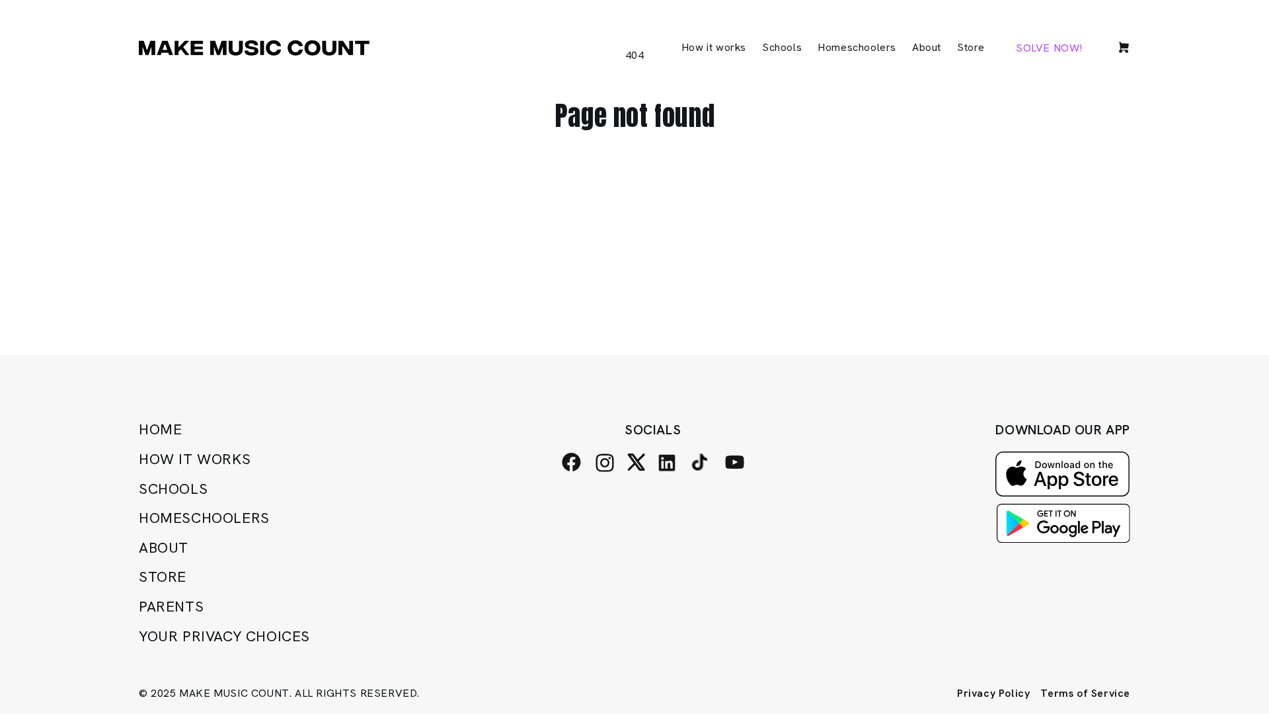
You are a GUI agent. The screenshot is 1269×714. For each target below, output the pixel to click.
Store (162, 576)
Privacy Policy (993, 693)
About (163, 547)
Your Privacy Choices (224, 636)
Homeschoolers (204, 518)
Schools (173, 488)
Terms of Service (1085, 693)
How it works (194, 459)
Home (160, 429)
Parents (171, 606)
